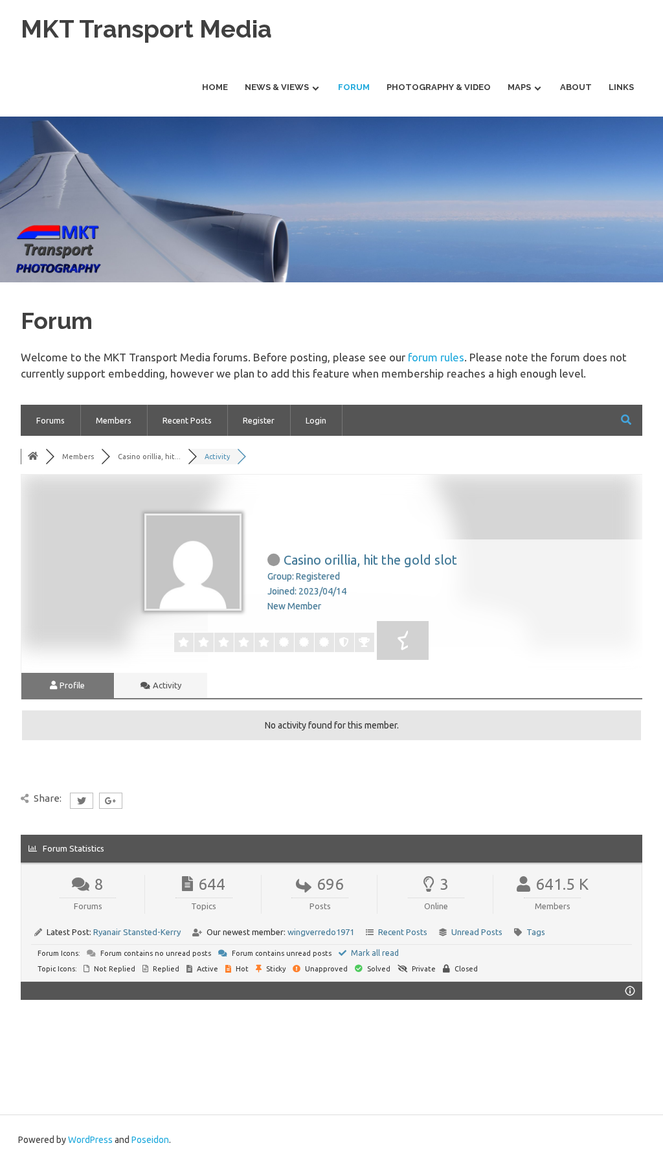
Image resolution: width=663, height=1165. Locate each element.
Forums (50, 420)
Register (259, 420)
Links (621, 87)
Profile (71, 685)
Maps (519, 87)
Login (316, 420)
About (576, 87)
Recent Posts (187, 420)
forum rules (436, 357)
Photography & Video (439, 87)
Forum (354, 87)
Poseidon (150, 1140)
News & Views (277, 87)
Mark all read (374, 953)
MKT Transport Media (146, 28)
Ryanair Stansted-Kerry (137, 931)
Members (113, 420)
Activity (166, 685)
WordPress (90, 1140)
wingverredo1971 (320, 931)
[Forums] (33, 456)
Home (215, 87)
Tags (535, 931)
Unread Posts (476, 931)
